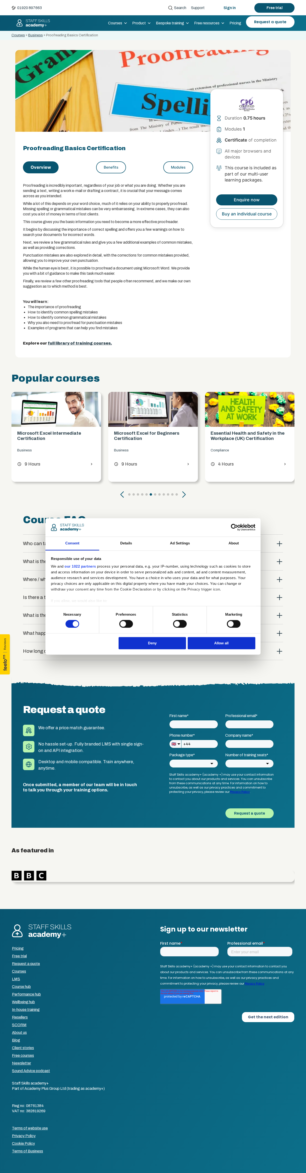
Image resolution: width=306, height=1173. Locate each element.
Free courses (23, 1055)
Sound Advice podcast (31, 1071)
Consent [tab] (72, 543)
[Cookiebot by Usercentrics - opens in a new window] (234, 527)
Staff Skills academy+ (31, 23)
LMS (16, 979)
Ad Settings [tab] (180, 543)
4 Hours (125, 464)
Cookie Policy (23, 1143)
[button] (122, 494)
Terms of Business (27, 1151)
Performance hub (26, 994)
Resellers (20, 1017)
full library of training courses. (80, 343)
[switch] (126, 624)
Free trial (275, 8)
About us (19, 1032)
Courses (115, 23)
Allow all (221, 643)
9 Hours (28, 464)
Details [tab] (126, 543)
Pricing (235, 23)
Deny (152, 643)
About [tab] (234, 543)
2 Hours (222, 464)
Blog (16, 1040)
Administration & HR (226, 450)
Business (35, 35)
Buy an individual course (247, 213)
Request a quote (270, 22)
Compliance (123, 450)
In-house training (26, 1010)
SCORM (19, 1025)
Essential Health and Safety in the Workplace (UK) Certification (151, 436)
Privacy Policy (24, 1136)
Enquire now (247, 199)
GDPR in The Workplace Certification (236, 436)
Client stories (23, 1048)
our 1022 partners (80, 566)
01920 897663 (29, 8)
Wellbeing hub (23, 1002)
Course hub (21, 987)
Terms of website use (30, 1128)
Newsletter (21, 1063)
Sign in (230, 8)
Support (198, 8)
